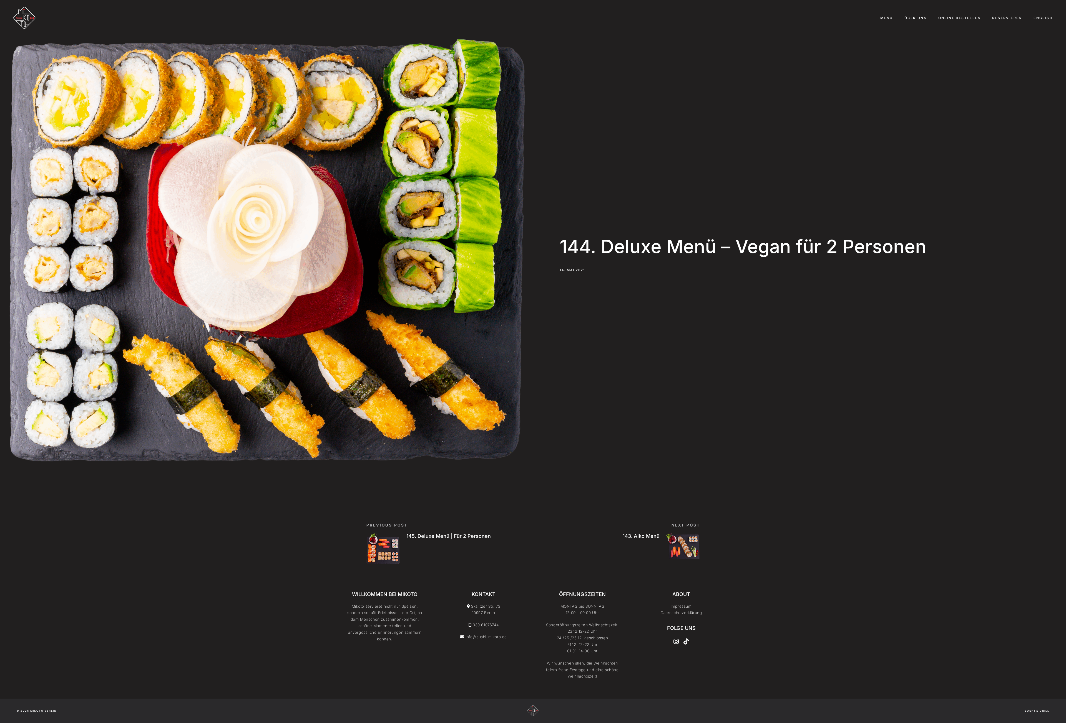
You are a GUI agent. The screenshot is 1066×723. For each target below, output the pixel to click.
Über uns (915, 18)
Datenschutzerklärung (681, 612)
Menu (886, 18)
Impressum (681, 606)
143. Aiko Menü (641, 536)
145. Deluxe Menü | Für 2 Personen (448, 536)
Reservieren (1007, 18)
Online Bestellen (959, 18)
